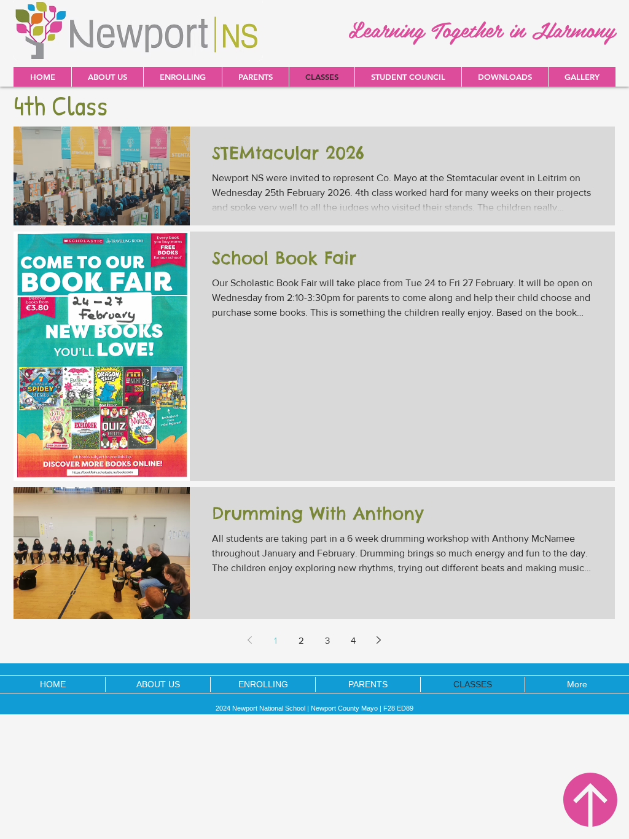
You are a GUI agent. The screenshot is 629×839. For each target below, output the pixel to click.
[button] (504, 77)
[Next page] (379, 640)
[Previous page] (250, 640)
